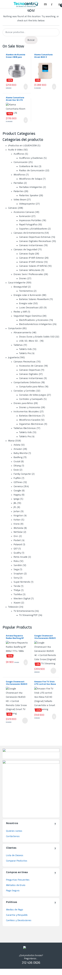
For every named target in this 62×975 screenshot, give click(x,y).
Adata (17, 445)
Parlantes (19, 191)
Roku (16, 561)
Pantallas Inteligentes (30, 187)
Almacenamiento (22, 332)
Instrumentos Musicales (26, 411)
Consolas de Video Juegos (32, 395)
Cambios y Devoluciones (18, 920)
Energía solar (26, 303)
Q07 (16, 548)
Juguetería (13, 357)
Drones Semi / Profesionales (28, 274)
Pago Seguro (12, 890)
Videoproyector (27, 204)
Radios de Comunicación (32, 170)
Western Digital (22, 598)
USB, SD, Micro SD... (29, 341)
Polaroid (18, 544)
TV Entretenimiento (24, 611)
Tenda (17, 586)
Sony (16, 578)
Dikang (17, 465)
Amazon (18, 449)
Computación (15, 328)
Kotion (17, 520)
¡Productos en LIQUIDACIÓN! (22, 145)
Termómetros (26, 291)
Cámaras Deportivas (29, 370)
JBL (15, 503)
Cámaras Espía (26, 254)
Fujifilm (17, 478)
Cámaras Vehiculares (29, 270)
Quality (17, 553)
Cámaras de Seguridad (25, 249)
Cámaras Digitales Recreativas (35, 241)
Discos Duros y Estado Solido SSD (37, 337)
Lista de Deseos (14, 855)
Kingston (18, 515)
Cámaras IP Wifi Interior (31, 262)
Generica (18, 486)
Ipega (16, 499)
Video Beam (20, 199)
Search (46, 4)
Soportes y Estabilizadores (33, 229)
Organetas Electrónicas (31, 424)
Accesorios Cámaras (24, 212)
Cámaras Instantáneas (31, 245)
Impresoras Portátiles (30, 220)
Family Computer (22, 474)
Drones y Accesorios (29, 407)
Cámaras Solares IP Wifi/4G (33, 266)
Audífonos (19, 154)
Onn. (16, 536)
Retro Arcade (20, 557)
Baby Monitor (21, 453)
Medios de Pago (14, 909)
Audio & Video (15, 150)
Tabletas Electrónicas (25, 428)
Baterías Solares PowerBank (34, 299)
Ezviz (16, 470)
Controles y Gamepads (31, 399)
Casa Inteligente (16, 282)
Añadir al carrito (24, 87)
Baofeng (18, 457)
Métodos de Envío (15, 885)
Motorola (18, 528)
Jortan (17, 511)
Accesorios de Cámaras (31, 366)
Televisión (13, 607)
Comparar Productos (16, 861)
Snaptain (18, 573)
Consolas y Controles (24, 391)
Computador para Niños (31, 386)
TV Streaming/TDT (28, 615)
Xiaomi (17, 603)
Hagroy (17, 495)
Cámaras (12, 208)
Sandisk (18, 565)
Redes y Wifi (20, 312)
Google (17, 490)
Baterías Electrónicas (30, 416)
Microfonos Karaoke (29, 420)
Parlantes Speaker (28, 195)
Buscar (31, 40)
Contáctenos (12, 836)
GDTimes (18, 482)
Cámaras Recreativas (25, 361)
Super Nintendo (22, 582)
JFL (15, 507)
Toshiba (18, 594)
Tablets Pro (25, 353)
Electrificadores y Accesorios (34, 320)
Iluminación (25, 216)
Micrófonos (19, 174)
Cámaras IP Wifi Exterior (31, 258)
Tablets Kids (25, 349)
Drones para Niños (23, 403)
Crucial (17, 461)
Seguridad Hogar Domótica (28, 316)
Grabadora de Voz (28, 166)
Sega (16, 569)
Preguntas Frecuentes (17, 880)
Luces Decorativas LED (31, 307)
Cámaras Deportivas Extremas (35, 237)
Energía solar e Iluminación (27, 295)
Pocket (17, 540)
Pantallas (18, 183)
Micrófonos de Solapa (30, 179)
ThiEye (17, 590)
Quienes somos (14, 831)
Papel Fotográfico (28, 224)
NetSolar (18, 532)
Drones (23, 278)
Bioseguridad (20, 287)
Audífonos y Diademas (31, 158)
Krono (17, 524)
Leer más (53, 671)
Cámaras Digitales (28, 374)
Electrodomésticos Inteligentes (35, 324)
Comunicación (21, 162)
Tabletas (18, 345)
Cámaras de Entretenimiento (29, 233)
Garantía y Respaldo (17, 915)
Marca (11, 440)
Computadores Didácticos (27, 382)
